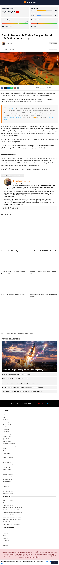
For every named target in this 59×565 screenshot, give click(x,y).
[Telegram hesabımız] (41, 562)
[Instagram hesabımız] (16, 562)
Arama (43, 7)
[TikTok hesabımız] (26, 562)
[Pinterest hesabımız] (31, 562)
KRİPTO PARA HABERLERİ (8, 12)
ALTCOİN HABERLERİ (7, 19)
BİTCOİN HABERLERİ (7, 15)
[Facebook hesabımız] (5, 562)
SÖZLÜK (4, 25)
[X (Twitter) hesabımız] (10, 562)
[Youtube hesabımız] (21, 562)
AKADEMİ (4, 22)
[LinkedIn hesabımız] (36, 562)
